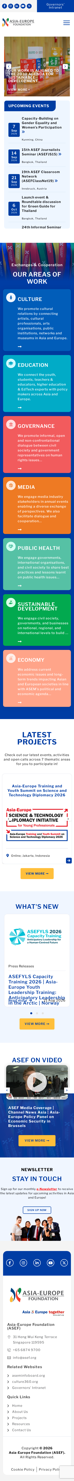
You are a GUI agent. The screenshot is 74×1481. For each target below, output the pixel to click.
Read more (18, 1000)
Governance (36, 426)
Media (26, 487)
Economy (31, 660)
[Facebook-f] (4, 6)
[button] (8, 66)
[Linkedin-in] (16, 6)
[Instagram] (10, 6)
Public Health (39, 548)
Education (33, 365)
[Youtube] (23, 6)
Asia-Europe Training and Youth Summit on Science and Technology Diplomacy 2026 (37, 790)
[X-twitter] (29, 6)
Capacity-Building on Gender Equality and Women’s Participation (42, 123)
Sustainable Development (38, 606)
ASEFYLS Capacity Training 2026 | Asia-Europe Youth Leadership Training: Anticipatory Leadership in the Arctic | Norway (36, 990)
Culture (30, 299)
